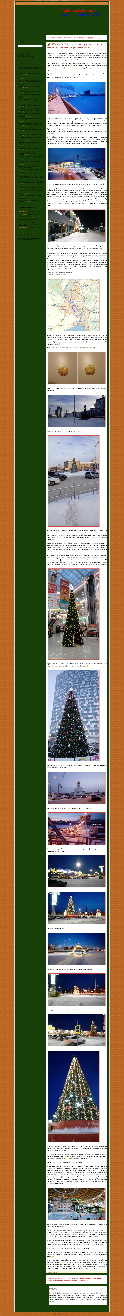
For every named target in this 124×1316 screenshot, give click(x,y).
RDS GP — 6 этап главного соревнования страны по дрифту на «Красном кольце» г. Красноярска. (31, 181)
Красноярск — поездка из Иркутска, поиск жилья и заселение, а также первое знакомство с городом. (31, 192)
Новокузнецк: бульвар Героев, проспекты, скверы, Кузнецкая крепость (29, 166)
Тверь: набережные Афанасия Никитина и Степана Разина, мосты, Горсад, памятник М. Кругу (30, 73)
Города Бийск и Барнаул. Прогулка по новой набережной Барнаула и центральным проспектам (31, 128)
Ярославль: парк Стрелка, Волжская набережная (30, 76)
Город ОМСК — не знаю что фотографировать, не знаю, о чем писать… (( (30, 228)
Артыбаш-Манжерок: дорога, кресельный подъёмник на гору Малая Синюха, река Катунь (30, 147)
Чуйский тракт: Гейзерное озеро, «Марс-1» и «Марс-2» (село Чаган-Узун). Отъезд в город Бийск (30, 134)
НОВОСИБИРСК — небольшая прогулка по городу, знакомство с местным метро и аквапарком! (30, 200)
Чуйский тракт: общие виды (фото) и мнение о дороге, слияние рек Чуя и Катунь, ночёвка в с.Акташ (30, 139)
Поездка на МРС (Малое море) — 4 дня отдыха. (30, 195)
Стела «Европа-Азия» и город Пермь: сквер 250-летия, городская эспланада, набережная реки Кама (31, 101)
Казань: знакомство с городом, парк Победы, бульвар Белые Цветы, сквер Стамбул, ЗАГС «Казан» (30, 96)
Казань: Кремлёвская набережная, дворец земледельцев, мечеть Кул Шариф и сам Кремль (30, 90)
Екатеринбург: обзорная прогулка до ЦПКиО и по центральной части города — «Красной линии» (31, 109)
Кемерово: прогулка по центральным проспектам (31, 169)
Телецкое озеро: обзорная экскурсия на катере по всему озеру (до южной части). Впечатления (31, 157)
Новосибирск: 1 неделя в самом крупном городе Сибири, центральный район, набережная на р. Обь (30, 124)
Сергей (20, 214)
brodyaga (104, 50)
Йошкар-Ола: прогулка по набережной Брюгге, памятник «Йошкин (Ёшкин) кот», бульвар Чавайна (30, 86)
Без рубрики (54, 1272)
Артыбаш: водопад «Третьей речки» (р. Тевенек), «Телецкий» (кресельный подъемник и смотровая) (31, 153)
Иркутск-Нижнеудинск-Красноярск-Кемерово (30, 173)
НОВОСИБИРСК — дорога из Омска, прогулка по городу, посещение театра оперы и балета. (31, 224)
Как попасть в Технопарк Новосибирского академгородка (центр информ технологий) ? (30, 119)
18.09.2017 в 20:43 (53, 1289)
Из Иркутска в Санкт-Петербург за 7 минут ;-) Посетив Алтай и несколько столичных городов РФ (30, 69)
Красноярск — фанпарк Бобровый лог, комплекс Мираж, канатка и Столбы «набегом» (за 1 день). (31, 186)
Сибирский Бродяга (65, 1314)
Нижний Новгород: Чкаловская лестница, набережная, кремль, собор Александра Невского (31, 80)
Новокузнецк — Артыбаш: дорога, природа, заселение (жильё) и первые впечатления (29, 162)
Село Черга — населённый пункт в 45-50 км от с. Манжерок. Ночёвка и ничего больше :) (31, 143)
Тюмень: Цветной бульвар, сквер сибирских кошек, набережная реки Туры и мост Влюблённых (29, 115)
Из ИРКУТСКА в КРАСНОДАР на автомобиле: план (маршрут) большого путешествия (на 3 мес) (31, 177)
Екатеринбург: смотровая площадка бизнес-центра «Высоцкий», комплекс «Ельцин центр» (30, 104)
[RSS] (17, 1309)
